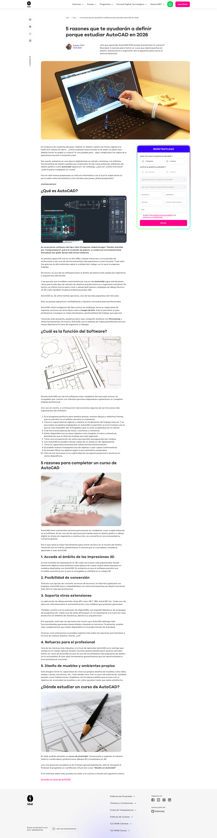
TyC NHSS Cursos (118, 830)
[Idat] (29, 4)
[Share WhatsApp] (30, 34)
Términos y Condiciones (121, 803)
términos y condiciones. (153, 217)
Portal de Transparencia (121, 810)
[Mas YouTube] (158, 799)
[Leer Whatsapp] (170, 4)
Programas (105, 4)
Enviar (163, 223)
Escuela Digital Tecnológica (130, 4)
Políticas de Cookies (120, 817)
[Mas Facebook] (152, 799)
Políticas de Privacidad (121, 796)
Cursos (90, 4)
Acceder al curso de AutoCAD (56, 779)
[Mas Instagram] (164, 799)
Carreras (76, 4)
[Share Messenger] (30, 27)
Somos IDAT (156, 4)
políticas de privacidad (162, 215)
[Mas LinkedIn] (169, 799)
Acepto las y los (159, 216)
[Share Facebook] (30, 20)
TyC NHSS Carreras (119, 823)
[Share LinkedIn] (30, 41)
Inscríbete (182, 4)
